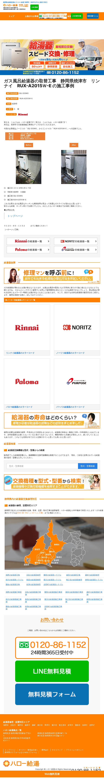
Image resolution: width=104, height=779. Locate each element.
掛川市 (40, 725)
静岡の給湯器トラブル (94, 580)
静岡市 (70, 725)
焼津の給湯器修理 (33, 584)
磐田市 (20, 725)
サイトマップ (57, 750)
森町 (33, 725)
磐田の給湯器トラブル (52, 575)
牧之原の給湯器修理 (74, 580)
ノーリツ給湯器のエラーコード (70, 353)
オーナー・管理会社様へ (28, 750)
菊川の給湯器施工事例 (53, 599)
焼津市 (84, 725)
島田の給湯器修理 (33, 580)
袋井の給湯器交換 (73, 575)
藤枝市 (77, 725)
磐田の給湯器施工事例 (53, 592)
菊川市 (54, 725)
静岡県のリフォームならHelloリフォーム (21, 752)
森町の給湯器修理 (92, 575)
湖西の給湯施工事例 (14, 592)
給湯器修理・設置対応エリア (16, 722)
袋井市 (27, 725)
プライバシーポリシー (74, 750)
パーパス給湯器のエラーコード (70, 407)
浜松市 (13, 725)
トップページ (15, 216)
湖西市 (6, 725)
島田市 (47, 725)
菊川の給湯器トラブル (52, 580)
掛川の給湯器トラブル (14, 580)
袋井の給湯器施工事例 (74, 592)
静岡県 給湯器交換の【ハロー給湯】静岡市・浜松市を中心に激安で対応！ (25, 2)
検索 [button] (88, 466)
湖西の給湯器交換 (13, 575)
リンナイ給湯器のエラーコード (20, 353)
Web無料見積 (52, 773)
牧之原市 (62, 725)
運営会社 (44, 750)
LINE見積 (34, 7)
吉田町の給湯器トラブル (53, 584)
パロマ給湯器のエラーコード (19, 407)
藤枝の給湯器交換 (13, 584)
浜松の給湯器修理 (33, 575)
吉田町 (92, 725)
